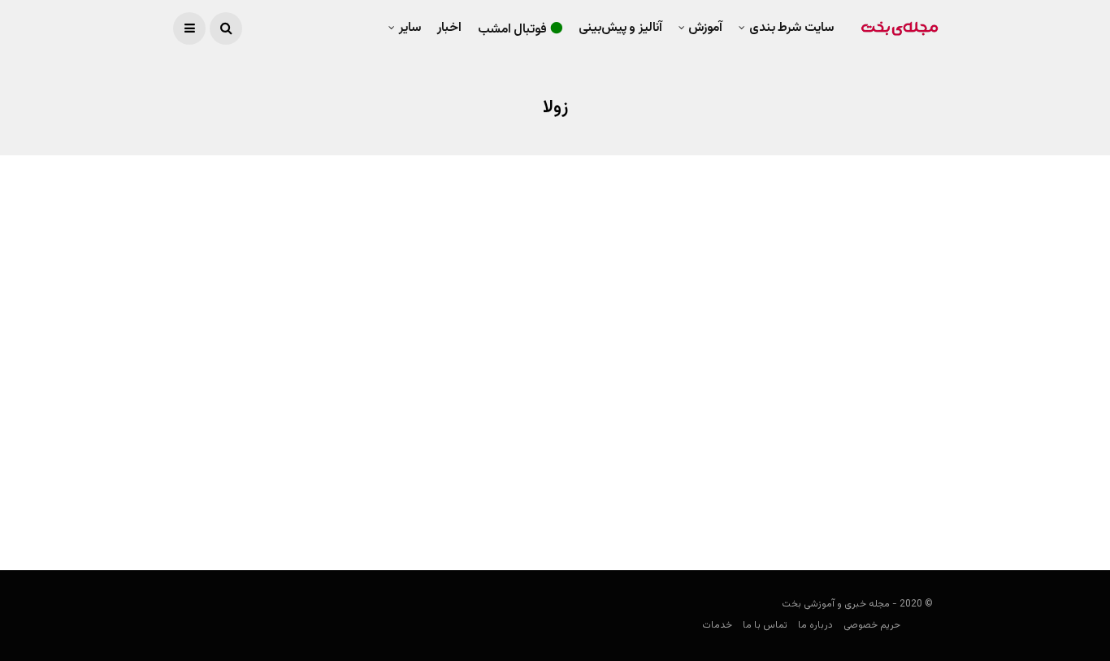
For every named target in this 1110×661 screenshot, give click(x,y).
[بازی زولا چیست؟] (760, 351)
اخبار (449, 28)
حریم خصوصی (871, 625)
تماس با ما (765, 625)
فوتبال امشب (513, 30)
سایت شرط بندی (791, 28)
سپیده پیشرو (912, 510)
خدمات (717, 625)
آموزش (705, 28)
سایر (410, 28)
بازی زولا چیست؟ (890, 478)
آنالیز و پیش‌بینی (620, 28)
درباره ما (815, 625)
